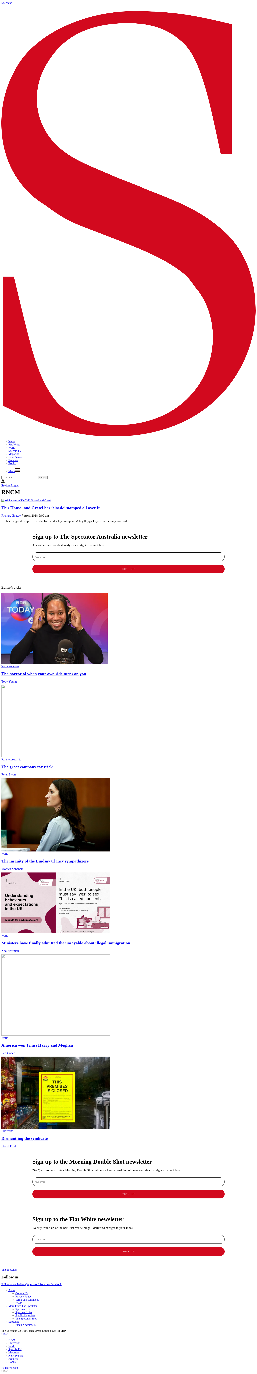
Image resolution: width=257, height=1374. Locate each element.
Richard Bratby (11, 515)
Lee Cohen (8, 1053)
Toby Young (9, 681)
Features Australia (11, 759)
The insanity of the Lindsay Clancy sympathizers (45, 861)
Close (4, 1333)
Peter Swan (8, 774)
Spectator (6, 2)
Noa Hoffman (10, 950)
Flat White (7, 1130)
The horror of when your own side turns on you (43, 674)
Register (5, 485)
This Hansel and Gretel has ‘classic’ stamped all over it (50, 508)
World (4, 853)
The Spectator (9, 1269)
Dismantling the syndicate (24, 1138)
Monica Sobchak (12, 869)
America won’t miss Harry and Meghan (37, 1045)
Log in (15, 485)
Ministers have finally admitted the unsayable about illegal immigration (65, 943)
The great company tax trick (27, 767)
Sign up (128, 569)
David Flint (8, 1146)
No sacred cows (10, 666)
